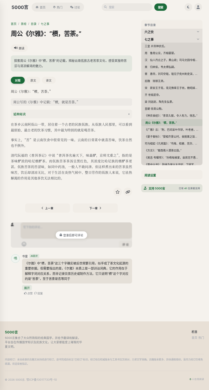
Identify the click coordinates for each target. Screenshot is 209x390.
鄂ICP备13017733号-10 (41, 379)
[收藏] (117, 192)
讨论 (77, 7)
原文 (33, 80)
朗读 (21, 48)
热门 (59, 7)
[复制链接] (127, 192)
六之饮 (149, 32)
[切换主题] (188, 7)
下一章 (93, 208)
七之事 (45, 23)
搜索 (160, 7)
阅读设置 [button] (150, 175)
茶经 (24, 23)
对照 (18, 80)
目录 (34, 23)
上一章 (49, 208)
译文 (49, 80)
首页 (43, 7)
